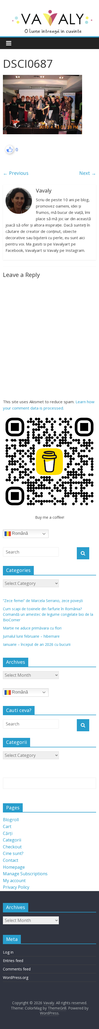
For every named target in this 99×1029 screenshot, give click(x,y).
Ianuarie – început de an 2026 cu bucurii (36, 644)
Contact (10, 860)
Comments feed (17, 969)
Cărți (7, 833)
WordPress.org (15, 977)
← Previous (16, 173)
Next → (87, 173)
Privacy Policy (16, 887)
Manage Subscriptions (25, 874)
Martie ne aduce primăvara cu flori (32, 628)
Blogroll (11, 820)
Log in (8, 952)
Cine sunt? (13, 853)
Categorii (12, 840)
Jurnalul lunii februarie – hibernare (31, 636)
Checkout (12, 847)
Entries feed (13, 960)
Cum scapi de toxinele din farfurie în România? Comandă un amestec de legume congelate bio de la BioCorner (48, 614)
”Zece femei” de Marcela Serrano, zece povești (43, 600)
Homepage (14, 867)
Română (19, 533)
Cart (7, 826)
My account (14, 880)
